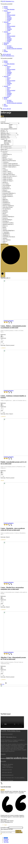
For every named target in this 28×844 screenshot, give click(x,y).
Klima (4, 190)
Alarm (4, 152)
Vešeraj (4, 238)
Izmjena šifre (19, 832)
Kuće (8, 13)
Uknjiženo (6, 235)
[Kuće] (13, 126)
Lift (4, 198)
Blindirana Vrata (7, 159)
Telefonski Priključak (8, 230)
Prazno (5, 218)
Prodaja (5, 10)
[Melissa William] (8, 142)
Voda (4, 241)
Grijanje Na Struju (7, 180)
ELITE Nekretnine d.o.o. (10, 731)
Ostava (5, 210)
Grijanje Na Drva (7, 177)
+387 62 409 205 (6, 54)
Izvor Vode (5, 184)
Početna (6, 6)
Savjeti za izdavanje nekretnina (14, 48)
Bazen (4, 157)
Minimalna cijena (5, 133)
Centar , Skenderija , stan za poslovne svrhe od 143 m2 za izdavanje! (13, 529)
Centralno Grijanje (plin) (9, 166)
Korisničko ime (4, 827)
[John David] (8, 144)
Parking (5, 212)
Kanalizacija (6, 188)
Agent (2, 144)
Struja (5, 226)
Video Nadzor (6, 240)
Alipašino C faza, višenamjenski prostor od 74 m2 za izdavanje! (13, 658)
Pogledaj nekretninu (9, 320)
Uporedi (3, 790)
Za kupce (9, 45)
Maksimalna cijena (5, 134)
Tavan (4, 229)
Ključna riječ (4, 149)
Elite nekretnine (11, 9)
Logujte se (18, 830)
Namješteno (6, 202)
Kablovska (5, 187)
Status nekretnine (5, 123)
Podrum (5, 215)
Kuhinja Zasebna (7, 194)
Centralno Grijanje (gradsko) (10, 163)
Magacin (5, 199)
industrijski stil (3, 758)
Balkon (5, 156)
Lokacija (3, 122)
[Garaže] (13, 124)
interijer (9, 758)
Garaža (2, 139)
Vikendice (9, 17)
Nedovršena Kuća (7, 207)
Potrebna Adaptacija (8, 216)
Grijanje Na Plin (7, 179)
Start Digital (10, 780)
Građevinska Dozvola (8, 174)
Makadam (5, 201)
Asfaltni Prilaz (7, 154)
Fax (4, 168)
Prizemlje (5, 221)
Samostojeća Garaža (8, 222)
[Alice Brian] (8, 143)
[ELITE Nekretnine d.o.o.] (7, 1)
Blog (5, 50)
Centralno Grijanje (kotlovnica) (11, 165)
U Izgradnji (5, 232)
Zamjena (6, 31)
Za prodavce (10, 47)
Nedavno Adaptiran (8, 205)
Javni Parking (6, 185)
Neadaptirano (6, 204)
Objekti (8, 16)
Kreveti (3, 130)
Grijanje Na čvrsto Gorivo (9, 176)
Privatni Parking (7, 219)
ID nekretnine (4, 151)
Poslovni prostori (11, 15)
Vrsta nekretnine (5, 129)
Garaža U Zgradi (7, 173)
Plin (4, 213)
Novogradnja (6, 208)
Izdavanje (6, 22)
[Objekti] (13, 127)
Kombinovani (6, 191)
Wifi (4, 243)
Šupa (4, 227)
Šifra (2, 829)
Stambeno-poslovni (8, 224)
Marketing (6, 43)
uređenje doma (20, 758)
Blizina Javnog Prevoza (9, 160)
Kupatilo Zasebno (7, 196)
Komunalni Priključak (9, 193)
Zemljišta (9, 19)
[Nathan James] (8, 140)
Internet (5, 182)
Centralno (5, 162)
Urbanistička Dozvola (8, 236)
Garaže (8, 20)
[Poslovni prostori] (13, 128)
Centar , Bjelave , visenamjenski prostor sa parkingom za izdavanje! (13, 326)
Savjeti (5, 44)
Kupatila (3, 131)
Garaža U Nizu (6, 171)
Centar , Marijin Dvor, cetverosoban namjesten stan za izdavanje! (12, 588)
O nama (6, 8)
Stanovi (9, 12)
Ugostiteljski (6, 233)
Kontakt (6, 51)
